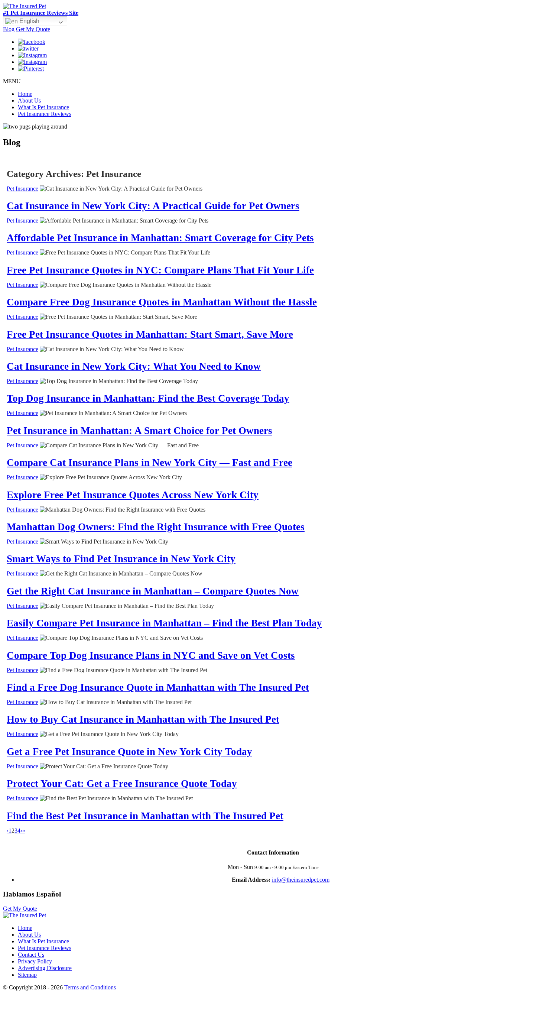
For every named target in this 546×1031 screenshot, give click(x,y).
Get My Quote (33, 29)
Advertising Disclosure (45, 968)
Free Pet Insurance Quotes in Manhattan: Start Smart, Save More (150, 334)
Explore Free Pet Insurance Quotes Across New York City (133, 494)
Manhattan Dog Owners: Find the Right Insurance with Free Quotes (156, 526)
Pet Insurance (22, 188)
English (28, 21)
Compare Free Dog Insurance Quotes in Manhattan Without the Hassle (162, 302)
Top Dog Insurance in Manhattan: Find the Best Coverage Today (148, 398)
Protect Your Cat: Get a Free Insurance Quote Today (122, 783)
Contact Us (31, 954)
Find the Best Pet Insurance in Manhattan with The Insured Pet (145, 815)
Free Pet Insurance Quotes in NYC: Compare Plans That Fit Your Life (160, 270)
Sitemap (27, 975)
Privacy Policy (35, 961)
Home (25, 94)
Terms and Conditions (90, 987)
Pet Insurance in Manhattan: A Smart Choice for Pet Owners (139, 430)
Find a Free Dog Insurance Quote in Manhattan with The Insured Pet (158, 687)
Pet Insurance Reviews (44, 114)
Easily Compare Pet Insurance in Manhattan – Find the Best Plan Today (164, 623)
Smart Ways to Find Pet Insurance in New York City (121, 558)
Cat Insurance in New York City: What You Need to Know (134, 366)
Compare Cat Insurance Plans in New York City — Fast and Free (149, 462)
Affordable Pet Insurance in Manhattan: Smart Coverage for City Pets (160, 237)
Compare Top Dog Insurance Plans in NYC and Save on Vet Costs (151, 655)
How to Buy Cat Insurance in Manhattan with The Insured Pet (143, 719)
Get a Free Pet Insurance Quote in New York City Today (129, 751)
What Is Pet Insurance (43, 107)
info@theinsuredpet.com (300, 879)
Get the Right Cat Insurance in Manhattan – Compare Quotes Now (153, 591)
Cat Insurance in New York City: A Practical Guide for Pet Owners (153, 205)
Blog (8, 29)
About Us (29, 100)
